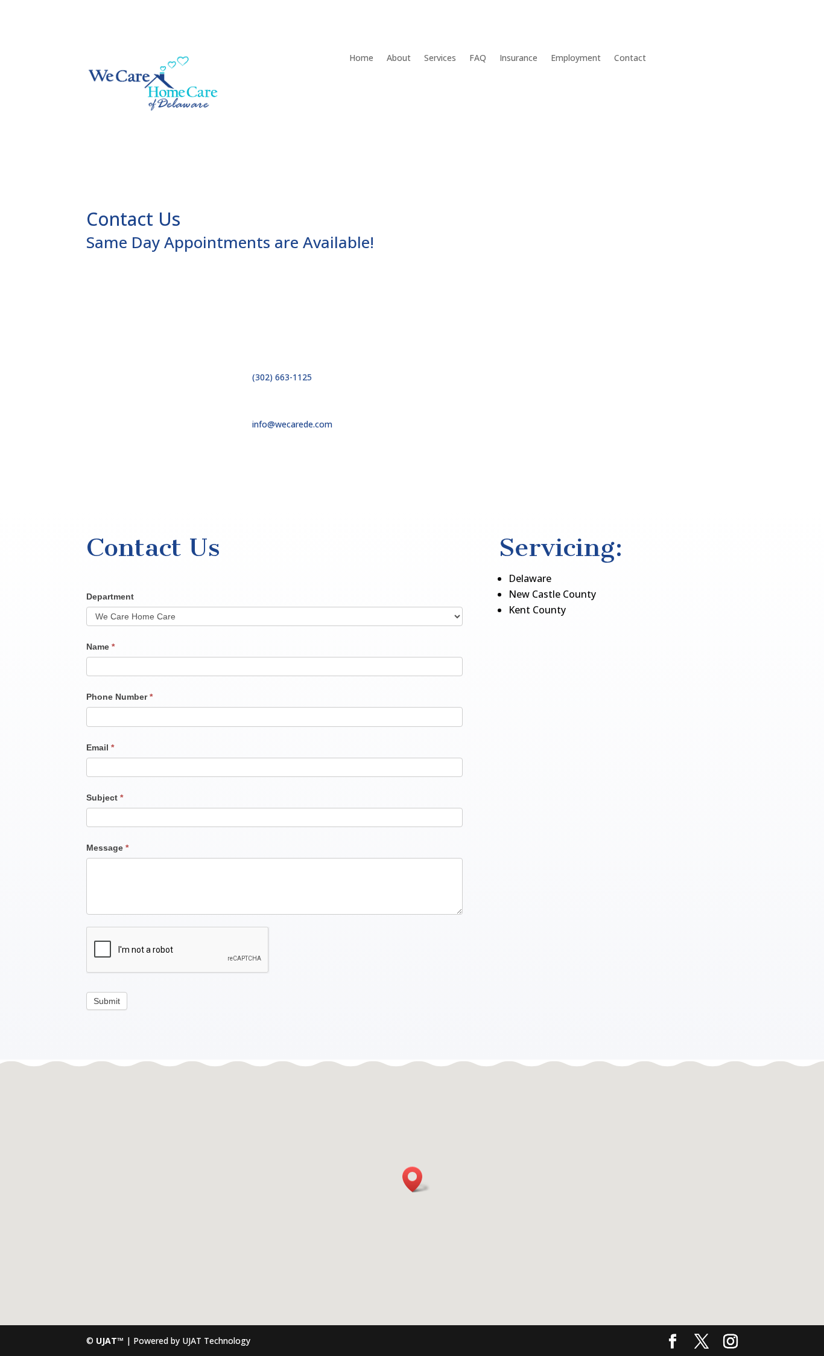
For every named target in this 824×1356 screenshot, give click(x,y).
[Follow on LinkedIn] (581, 400)
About (399, 58)
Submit (106, 1001)
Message (107, 847)
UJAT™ (111, 1340)
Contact (630, 58)
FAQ (477, 58)
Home (361, 58)
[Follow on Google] (532, 424)
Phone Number (119, 697)
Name (100, 646)
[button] (416, 1179)
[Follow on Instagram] (508, 424)
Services (440, 58)
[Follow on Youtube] (556, 400)
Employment (576, 58)
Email (100, 747)
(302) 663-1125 (282, 377)
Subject (104, 797)
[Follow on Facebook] (508, 400)
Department (110, 596)
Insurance (518, 58)
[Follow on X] (532, 400)
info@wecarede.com (292, 424)
